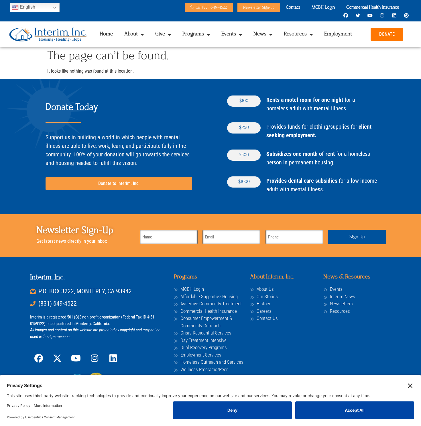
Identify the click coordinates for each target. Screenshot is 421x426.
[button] (244, 101)
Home (106, 34)
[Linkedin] (394, 15)
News (259, 34)
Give (160, 34)
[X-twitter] (57, 358)
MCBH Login (323, 7)
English (27, 7)
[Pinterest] (406, 15)
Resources (295, 34)
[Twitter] (358, 15)
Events (228, 34)
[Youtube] (370, 15)
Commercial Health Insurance (372, 7)
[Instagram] (382, 15)
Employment (338, 34)
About (131, 34)
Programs (193, 34)
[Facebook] (346, 15)
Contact (293, 7)
